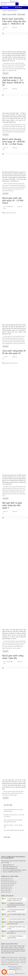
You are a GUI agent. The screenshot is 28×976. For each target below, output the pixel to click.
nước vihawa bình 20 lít (7, 190)
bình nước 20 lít (13, 183)
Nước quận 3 (9, 648)
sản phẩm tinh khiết (11, 70)
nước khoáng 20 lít (9, 131)
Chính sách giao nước (7, 878)
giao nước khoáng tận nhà (11, 340)
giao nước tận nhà (10, 66)
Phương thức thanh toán (8, 880)
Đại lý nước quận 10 (7, 888)
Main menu (18, 7)
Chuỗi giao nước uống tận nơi (9, 883)
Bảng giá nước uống (7, 887)
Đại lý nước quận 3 (6, 890)
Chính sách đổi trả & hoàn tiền (9, 881)
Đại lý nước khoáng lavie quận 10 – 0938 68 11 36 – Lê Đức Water (13, 141)
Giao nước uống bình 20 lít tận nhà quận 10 (13, 351)
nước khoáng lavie (8, 189)
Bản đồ (19, 900)
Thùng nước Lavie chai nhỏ (13, 962)
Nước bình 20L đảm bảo (8, 885)
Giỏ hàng (25, 5)
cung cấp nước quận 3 (10, 643)
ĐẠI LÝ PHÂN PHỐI (8, 206)
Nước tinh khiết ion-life (13, 961)
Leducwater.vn (21, 973)
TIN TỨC (5, 356)
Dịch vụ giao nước (7, 336)
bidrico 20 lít (6, 183)
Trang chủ (4, 10)
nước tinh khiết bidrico (7, 343)
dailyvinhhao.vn (7, 63)
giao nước (15, 130)
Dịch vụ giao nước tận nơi (18, 63)
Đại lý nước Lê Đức (13, 65)
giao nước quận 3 (9, 646)
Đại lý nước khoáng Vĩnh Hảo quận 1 (14, 126)
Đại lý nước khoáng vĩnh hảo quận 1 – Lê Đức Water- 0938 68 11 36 (13, 81)
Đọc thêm (5, 73)
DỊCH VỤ (5, 27)
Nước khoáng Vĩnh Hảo (12, 957)
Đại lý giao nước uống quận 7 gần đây (12, 656)
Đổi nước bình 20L (13, 964)
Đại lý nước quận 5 (6, 892)
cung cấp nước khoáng (8, 124)
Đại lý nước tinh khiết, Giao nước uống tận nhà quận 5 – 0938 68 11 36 (14, 21)
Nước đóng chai (10, 68)
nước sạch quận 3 (16, 648)
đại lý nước (5, 65)
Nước (3, 648)
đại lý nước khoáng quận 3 (14, 644)
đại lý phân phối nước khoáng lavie (14, 490)
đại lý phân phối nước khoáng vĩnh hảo (11, 338)
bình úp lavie (21, 183)
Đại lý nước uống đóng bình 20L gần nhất (14, 830)
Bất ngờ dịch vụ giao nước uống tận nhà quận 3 (12, 505)
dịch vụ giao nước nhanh (8, 185)
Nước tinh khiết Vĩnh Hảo (11, 959)
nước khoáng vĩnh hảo (19, 131)
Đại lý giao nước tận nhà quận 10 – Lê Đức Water (13, 200)
